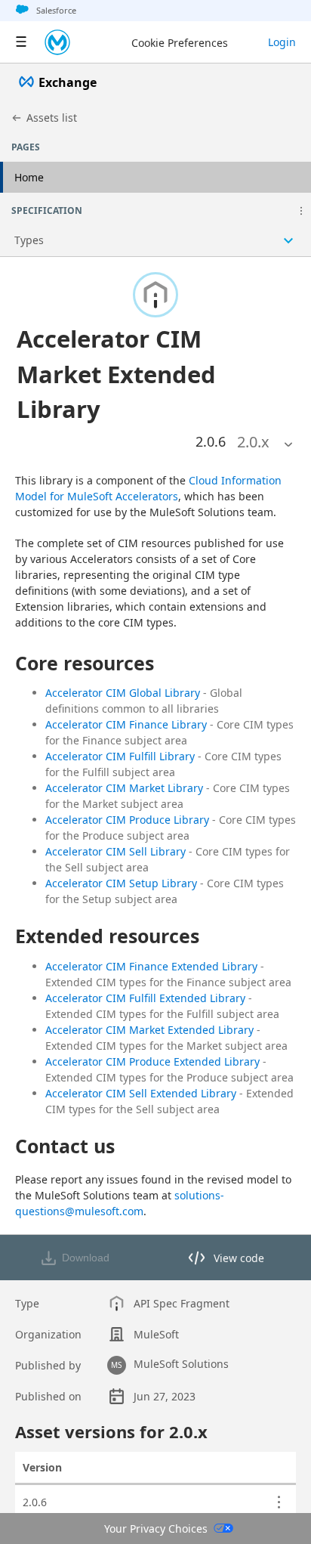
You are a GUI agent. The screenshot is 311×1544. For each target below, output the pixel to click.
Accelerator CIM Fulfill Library (120, 756)
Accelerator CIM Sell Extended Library (140, 1093)
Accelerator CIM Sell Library (115, 851)
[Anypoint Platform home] (57, 42)
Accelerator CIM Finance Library (126, 724)
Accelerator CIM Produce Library (127, 819)
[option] (253, 442)
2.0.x (253, 442)
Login (282, 42)
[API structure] (155, 240)
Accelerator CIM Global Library (122, 692)
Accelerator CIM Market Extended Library (149, 1030)
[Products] (21, 42)
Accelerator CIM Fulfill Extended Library (145, 998)
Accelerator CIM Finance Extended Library (151, 966)
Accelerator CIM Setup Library (121, 883)
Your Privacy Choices (156, 1528)
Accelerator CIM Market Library (124, 788)
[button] (301, 211)
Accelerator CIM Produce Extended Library (152, 1061)
